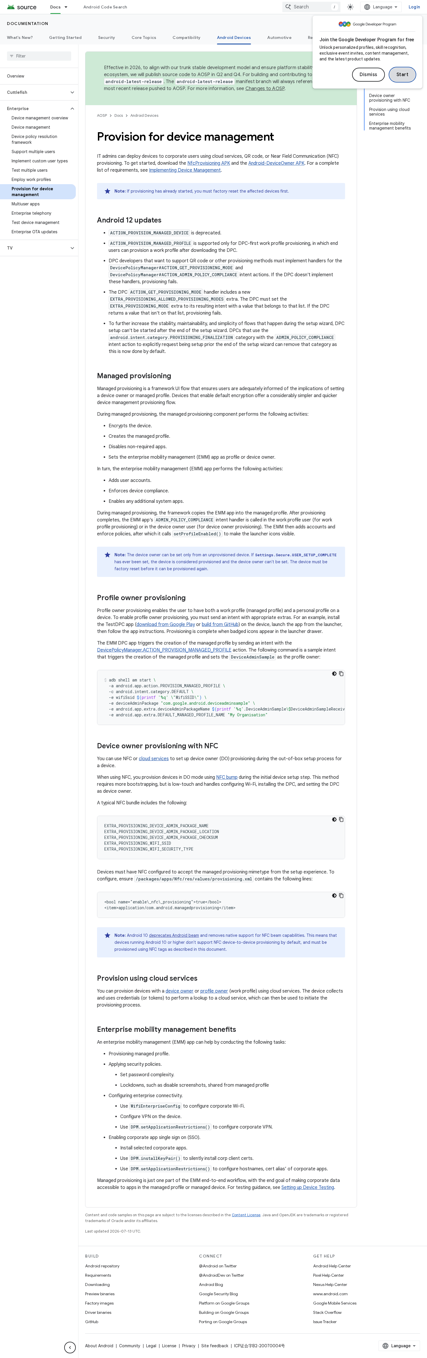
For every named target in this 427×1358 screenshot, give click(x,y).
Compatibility (186, 37)
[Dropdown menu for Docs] (68, 7)
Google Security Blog (218, 1293)
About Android (99, 1345)
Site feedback (214, 1345)
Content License (246, 1214)
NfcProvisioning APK (208, 163)
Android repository (102, 1266)
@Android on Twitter (218, 1266)
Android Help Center (332, 1266)
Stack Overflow (327, 1312)
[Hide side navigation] (70, 1347)
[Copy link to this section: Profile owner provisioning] (191, 598)
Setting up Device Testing (307, 1187)
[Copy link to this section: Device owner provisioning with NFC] (224, 746)
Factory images (99, 1303)
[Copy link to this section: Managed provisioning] (177, 376)
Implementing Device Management (185, 170)
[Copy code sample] (341, 673)
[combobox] (311, 7)
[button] (34, 92)
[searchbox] (39, 56)
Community (129, 1345)
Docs (55, 7)
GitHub (91, 1321)
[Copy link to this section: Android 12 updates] (167, 220)
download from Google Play (166, 624)
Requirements (98, 1275)
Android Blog (211, 1284)
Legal (151, 1345)
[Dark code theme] (334, 673)
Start (403, 75)
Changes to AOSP (265, 89)
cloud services (154, 759)
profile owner (214, 991)
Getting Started (65, 37)
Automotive (279, 37)
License (169, 1345)
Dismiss (368, 75)
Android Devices (234, 37)
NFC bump (227, 777)
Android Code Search (105, 7)
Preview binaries (99, 1293)
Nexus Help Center (330, 1284)
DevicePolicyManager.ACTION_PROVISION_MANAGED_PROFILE (164, 650)
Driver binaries (98, 1312)
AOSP (102, 115)
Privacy (188, 1345)
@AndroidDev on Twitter (221, 1275)
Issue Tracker (325, 1321)
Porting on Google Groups (223, 1321)
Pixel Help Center (328, 1275)
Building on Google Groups (224, 1312)
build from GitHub (220, 624)
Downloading (97, 1284)
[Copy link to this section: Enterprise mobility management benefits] (242, 1030)
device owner (179, 991)
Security (106, 37)
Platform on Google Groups (224, 1303)
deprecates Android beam (174, 935)
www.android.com (330, 1293)
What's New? (20, 37)
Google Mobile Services (334, 1303)
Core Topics (144, 37)
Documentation (28, 23)
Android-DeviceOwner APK (276, 163)
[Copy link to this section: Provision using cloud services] (203, 978)
